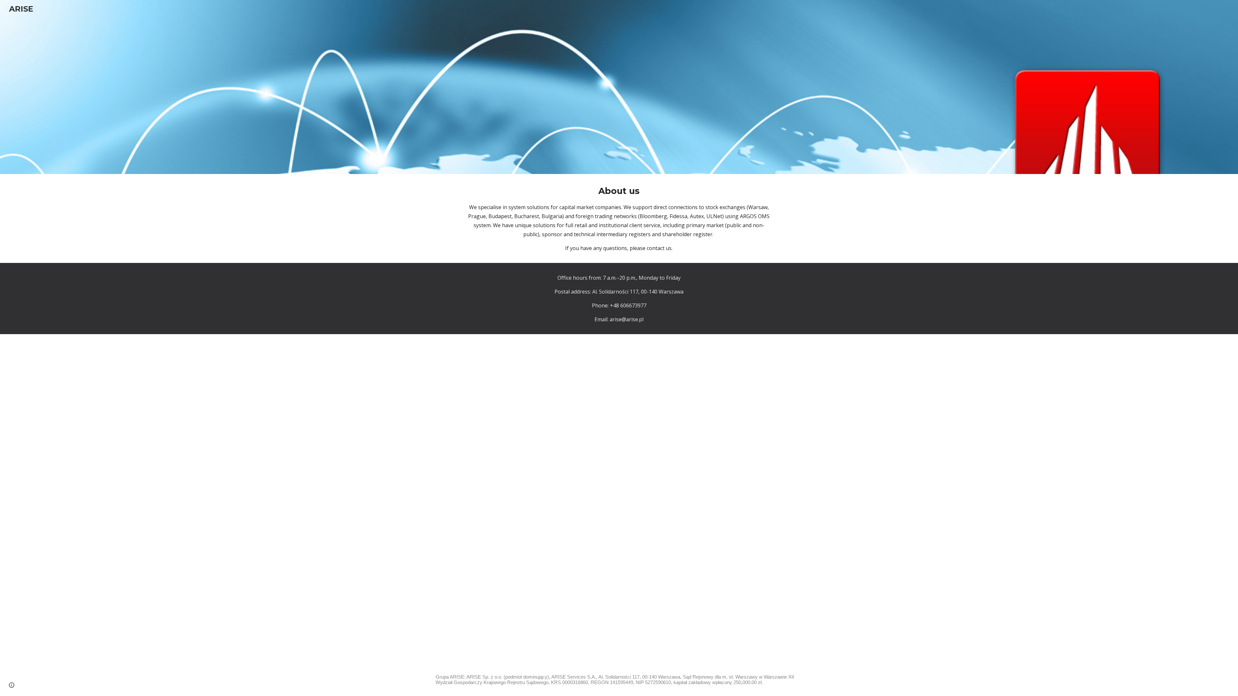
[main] (619, 218)
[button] (11, 685)
